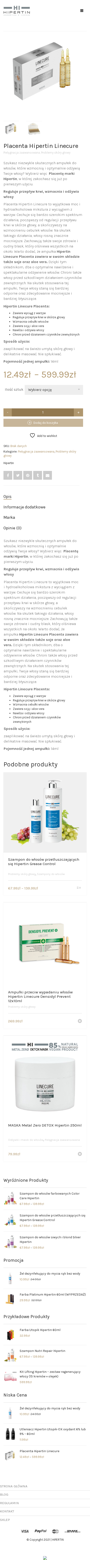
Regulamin (9, 1503)
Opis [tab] (7, 496)
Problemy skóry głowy (55, 152)
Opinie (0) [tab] (12, 528)
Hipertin (8, 463)
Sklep (5, 1520)
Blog (4, 1494)
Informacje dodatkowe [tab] (24, 507)
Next (84, 66)
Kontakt (7, 1511)
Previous (6, 66)
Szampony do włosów (51, 874)
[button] (80, 1021)
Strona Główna (13, 1486)
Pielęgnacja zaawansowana (21, 152)
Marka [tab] (9, 517)
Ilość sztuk (14, 389)
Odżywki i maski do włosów (25, 1139)
